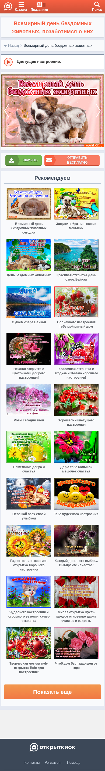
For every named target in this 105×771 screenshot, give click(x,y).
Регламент (53, 763)
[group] (52, 62)
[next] (98, 110)
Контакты (32, 763)
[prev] (7, 110)
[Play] (8, 62)
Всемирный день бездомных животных (58, 45)
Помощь (73, 763)
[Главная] (6, 7)
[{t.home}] (52, 747)
